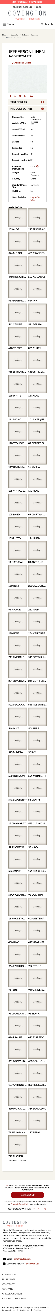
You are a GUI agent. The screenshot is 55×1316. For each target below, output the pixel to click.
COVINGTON (9, 1274)
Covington (15, 35)
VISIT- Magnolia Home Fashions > (27, 2)
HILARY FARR (9, 1279)
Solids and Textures (30, 35)
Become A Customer (22, 7)
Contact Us (24, 1310)
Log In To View (35, 198)
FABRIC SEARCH (13, 1293)
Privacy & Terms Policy (20, 1204)
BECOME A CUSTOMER (14, 1298)
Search (48, 24)
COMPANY (7, 1289)
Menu (10, 24)
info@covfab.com (22, 1258)
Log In (39, 7)
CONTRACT (8, 1284)
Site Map (37, 1310)
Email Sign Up (28, 1195)
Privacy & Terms (8, 1310)
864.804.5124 (32, 1263)
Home (4, 35)
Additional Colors (23, 62)
